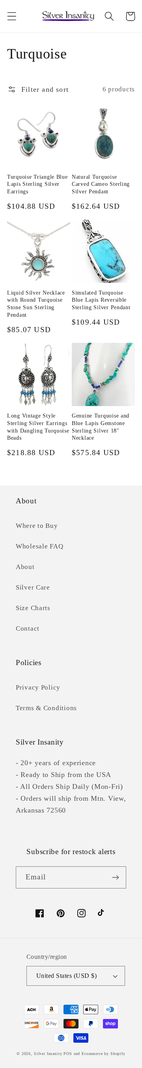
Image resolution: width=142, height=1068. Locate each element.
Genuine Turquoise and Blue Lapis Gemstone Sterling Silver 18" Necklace (100, 426)
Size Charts (33, 608)
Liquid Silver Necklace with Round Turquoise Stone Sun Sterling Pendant (36, 303)
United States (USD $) (66, 975)
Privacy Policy (38, 687)
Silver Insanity (48, 1053)
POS (68, 1053)
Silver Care (33, 587)
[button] (12, 16)
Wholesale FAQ (39, 546)
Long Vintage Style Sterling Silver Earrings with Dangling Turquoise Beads (38, 426)
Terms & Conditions (46, 708)
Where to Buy (37, 525)
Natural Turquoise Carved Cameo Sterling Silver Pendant (101, 184)
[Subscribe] (115, 877)
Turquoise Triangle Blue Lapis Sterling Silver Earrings (37, 184)
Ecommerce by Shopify (103, 1053)
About (25, 567)
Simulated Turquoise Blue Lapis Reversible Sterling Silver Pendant (101, 299)
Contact (27, 628)
